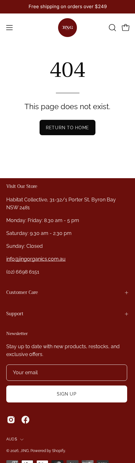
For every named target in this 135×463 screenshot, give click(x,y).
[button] (111, 27)
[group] (67, 6)
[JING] (67, 27)
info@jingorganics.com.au (36, 259)
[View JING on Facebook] (25, 419)
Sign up (66, 393)
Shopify (58, 451)
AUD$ (11, 439)
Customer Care (22, 292)
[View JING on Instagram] (11, 419)
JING (24, 451)
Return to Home (67, 127)
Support (15, 314)
